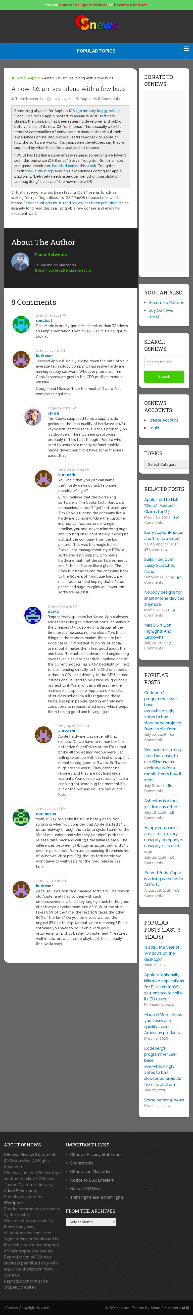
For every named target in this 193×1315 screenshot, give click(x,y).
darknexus (46, 814)
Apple (35, 78)
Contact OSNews (86, 1188)
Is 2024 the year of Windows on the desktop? (162, 953)
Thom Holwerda (29, 99)
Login (154, 428)
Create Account (163, 420)
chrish (53, 413)
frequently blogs (39, 171)
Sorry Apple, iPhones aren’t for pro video (163, 535)
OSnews (11, 1308)
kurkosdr (44, 355)
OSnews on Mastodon (91, 1171)
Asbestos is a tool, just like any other (161, 803)
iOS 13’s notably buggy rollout (94, 111)
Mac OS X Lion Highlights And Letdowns (157, 631)
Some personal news (164, 1100)
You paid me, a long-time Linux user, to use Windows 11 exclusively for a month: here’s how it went (163, 764)
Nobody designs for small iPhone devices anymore (164, 598)
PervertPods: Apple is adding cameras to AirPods (163, 878)
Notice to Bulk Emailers (92, 1180)
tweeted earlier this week (74, 166)
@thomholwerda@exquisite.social (62, 270)
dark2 (53, 611)
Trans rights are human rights (97, 1197)
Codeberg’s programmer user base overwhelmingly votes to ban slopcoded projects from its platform (162, 710)
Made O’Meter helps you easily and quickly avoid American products (163, 1023)
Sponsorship (81, 1163)
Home (20, 78)
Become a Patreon (166, 302)
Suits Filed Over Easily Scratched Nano (159, 565)
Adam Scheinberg (20, 1190)
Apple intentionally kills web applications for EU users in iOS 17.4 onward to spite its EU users (164, 987)
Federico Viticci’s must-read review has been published (71, 203)
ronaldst (44, 320)
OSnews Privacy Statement (30, 1154)
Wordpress (14, 1202)
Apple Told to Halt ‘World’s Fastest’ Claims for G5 (161, 505)
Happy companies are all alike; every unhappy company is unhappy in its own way (163, 839)
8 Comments (109, 99)
